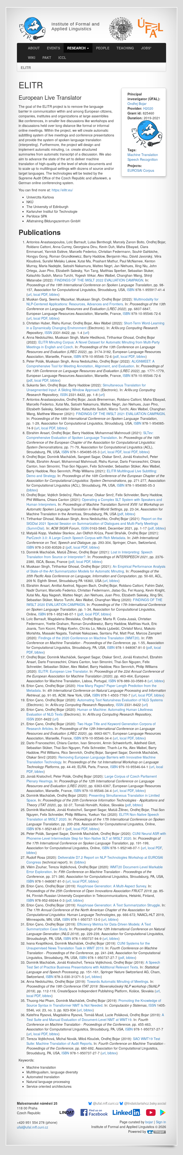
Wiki (31, 57)
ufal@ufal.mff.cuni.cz (32, 1127)
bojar (149, 1121)
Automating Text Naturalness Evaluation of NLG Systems (120, 699)
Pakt (46, 57)
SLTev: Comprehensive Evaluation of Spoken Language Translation (89, 435)
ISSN (48, 332)
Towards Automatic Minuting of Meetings (117, 981)
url (29, 294)
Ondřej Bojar (137, 103)
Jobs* (146, 48)
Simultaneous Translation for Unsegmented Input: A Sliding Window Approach (86, 387)
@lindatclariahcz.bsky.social (145, 1103)
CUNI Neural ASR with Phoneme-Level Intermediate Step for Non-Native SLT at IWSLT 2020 (96, 836)
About (34, 48)
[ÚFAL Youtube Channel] (149, 1112)
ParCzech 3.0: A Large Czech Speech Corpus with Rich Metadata (75, 537)
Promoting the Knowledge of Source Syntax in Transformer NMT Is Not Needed (93, 1003)
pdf (116, 356)
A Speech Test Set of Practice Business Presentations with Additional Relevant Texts (93, 964)
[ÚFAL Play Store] (161, 1112)
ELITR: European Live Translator (63, 671)
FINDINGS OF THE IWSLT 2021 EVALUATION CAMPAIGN (120, 413)
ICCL (62, 57)
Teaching (125, 48)
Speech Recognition (142, 159)
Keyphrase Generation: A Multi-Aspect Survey (111, 886)
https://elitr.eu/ (62, 189)
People (102, 48)
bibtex (53, 294)
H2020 (148, 108)
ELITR (26, 66)
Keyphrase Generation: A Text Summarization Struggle (118, 905)
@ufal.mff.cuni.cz (106, 1103)
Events (53, 48)
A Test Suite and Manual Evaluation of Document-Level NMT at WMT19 (95, 1017)
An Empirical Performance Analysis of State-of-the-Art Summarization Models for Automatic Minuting (95, 568)
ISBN (130, 289)
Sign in (161, 1121)
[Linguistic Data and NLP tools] (69, 1112)
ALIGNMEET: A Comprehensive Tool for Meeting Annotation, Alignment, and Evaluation (90, 363)
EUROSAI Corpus (140, 170)
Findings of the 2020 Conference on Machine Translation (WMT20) (88, 637)
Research (76, 48)
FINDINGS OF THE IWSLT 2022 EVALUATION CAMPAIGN (99, 280)
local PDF (40, 294)
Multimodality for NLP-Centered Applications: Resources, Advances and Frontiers (92, 301)
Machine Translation (142, 154)
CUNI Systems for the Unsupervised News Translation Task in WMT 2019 (88, 945)
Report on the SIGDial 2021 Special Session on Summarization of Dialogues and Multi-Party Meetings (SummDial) (94, 523)
